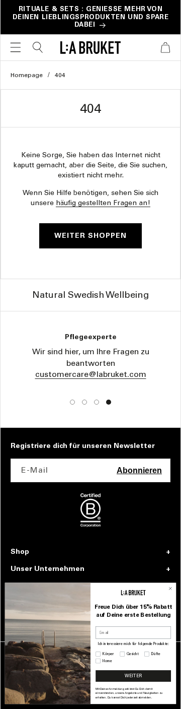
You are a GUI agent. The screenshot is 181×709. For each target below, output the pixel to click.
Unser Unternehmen (47, 569)
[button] (16, 47)
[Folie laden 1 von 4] (72, 402)
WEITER (133, 676)
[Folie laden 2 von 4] (84, 402)
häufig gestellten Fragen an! (103, 203)
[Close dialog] (170, 589)
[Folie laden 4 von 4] (109, 402)
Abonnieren (139, 470)
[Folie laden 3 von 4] (96, 402)
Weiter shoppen (90, 235)
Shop (20, 552)
